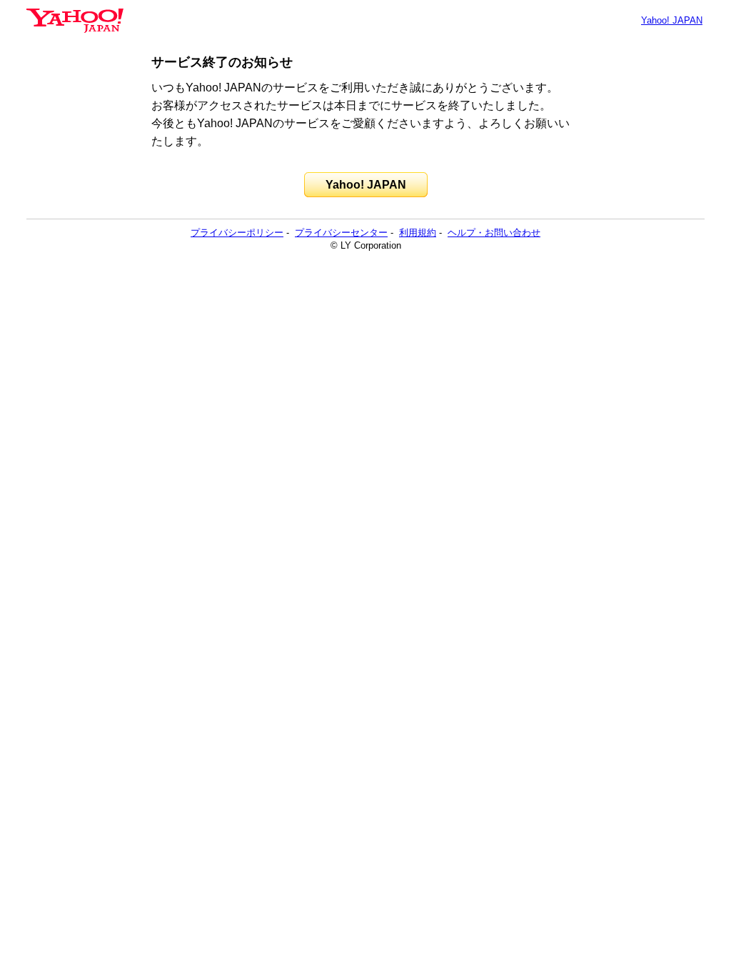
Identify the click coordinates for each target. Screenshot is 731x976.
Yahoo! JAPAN (671, 20)
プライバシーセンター (341, 232)
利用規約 (417, 232)
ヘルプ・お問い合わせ (494, 232)
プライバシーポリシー (237, 232)
